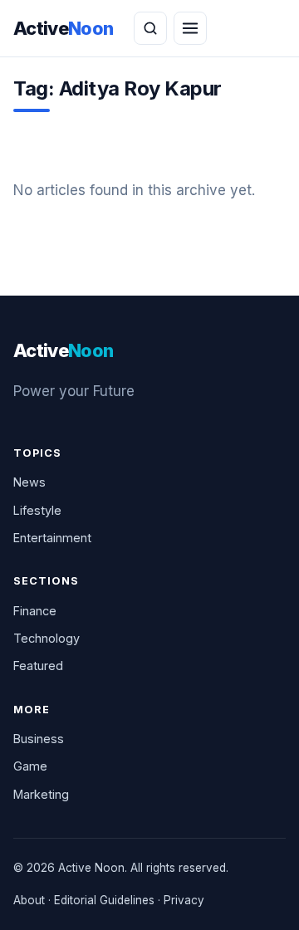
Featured (38, 665)
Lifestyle (37, 510)
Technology (46, 638)
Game (30, 766)
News (29, 482)
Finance (34, 611)
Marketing (41, 794)
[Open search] (150, 28)
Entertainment (52, 538)
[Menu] (190, 28)
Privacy (184, 900)
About (29, 900)
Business (38, 739)
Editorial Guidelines (104, 900)
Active (63, 28)
